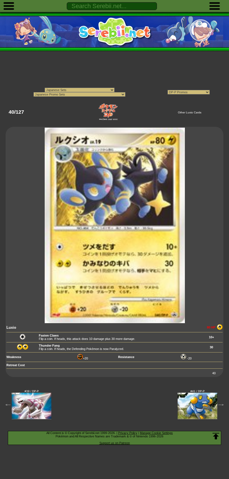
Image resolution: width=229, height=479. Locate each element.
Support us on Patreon (114, 443)
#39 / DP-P (32, 391)
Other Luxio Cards (189, 112)
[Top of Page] (216, 436)
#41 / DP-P (197, 391)
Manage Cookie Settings (156, 433)
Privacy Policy (127, 433)
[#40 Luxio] (115, 322)
